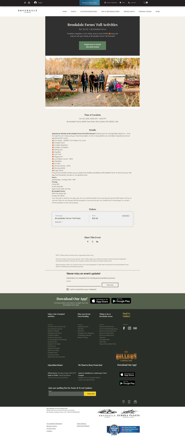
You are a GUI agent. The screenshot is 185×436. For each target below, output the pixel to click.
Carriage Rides (104, 339)
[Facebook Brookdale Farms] (25, 3)
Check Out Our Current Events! (58, 377)
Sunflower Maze (53, 355)
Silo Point (81, 331)
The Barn (81, 329)
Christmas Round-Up (55, 337)
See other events (92, 47)
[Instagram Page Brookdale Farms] (29, 3)
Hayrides (102, 337)
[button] (145, 3)
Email (69, 281)
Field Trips (102, 342)
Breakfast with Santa (55, 333)
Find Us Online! (126, 315)
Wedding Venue (83, 327)
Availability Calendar (84, 335)
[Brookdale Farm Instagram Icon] (129, 328)
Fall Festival (52, 346)
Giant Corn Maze (53, 350)
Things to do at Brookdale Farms (106, 315)
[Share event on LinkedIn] (97, 241)
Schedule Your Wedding (86, 333)
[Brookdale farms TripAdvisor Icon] (135, 328)
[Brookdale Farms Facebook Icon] (124, 328)
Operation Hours (55, 365)
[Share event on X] (92, 241)
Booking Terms (52, 426)
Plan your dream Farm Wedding (84, 315)
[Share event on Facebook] (88, 241)
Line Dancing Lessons (55, 329)
